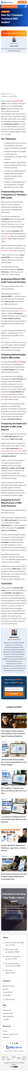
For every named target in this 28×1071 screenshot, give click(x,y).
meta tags (4, 394)
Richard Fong (11, 94)
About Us (5, 989)
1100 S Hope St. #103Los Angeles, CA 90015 (12, 951)
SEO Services (7, 1010)
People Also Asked (5, 11)
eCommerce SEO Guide (10, 1034)
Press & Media (7, 995)
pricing (6, 338)
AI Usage (8, 1058)
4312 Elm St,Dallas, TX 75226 (10, 972)
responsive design (7, 251)
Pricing (5, 1031)
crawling (23, 311)
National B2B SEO (8, 1016)
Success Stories (7, 992)
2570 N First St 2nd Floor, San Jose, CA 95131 (13, 958)
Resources (6, 1037)
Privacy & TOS (8, 1051)
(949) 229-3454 (22, 2)
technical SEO (18, 101)
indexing (19, 384)
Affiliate (13, 1058)
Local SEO (6, 1019)
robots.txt (18, 224)
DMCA (19, 1058)
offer (21, 333)
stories (3, 559)
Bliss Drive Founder (8, 986)
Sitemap (21, 1051)
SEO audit (17, 362)
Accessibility (24, 1058)
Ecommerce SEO (8, 1013)
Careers (16, 1051)
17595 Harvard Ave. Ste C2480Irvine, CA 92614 (14, 944)
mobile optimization (15, 451)
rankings (7, 236)
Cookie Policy (4, 1058)
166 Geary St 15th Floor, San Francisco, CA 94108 (12, 965)
